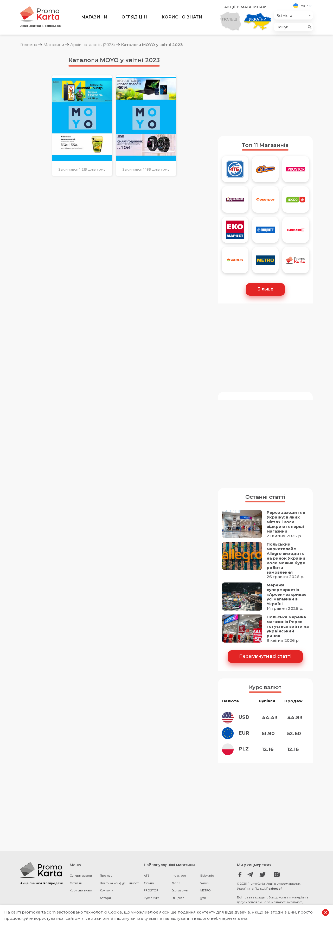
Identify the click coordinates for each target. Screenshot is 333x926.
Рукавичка (151, 898)
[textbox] (292, 15)
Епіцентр (177, 898)
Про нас (106, 875)
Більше (265, 289)
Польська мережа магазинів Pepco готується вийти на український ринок (288, 626)
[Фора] (295, 201)
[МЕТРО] (265, 262)
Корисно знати (182, 17)
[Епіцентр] (265, 232)
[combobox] (293, 15)
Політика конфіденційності (119, 883)
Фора (175, 883)
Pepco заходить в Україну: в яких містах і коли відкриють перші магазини (286, 522)
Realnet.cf (274, 888)
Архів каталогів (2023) (92, 44)
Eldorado (207, 875)
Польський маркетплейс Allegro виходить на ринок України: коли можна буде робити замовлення (286, 558)
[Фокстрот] (265, 201)
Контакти (106, 890)
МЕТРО (205, 890)
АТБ (146, 875)
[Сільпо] (265, 171)
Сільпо (149, 883)
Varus (204, 883)
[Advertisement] (265, 91)
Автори (105, 898)
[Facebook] (240, 875)
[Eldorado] (295, 232)
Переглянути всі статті (265, 656)
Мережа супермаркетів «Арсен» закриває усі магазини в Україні (286, 594)
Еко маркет (179, 890)
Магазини (94, 17)
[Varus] (235, 262)
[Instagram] (274, 875)
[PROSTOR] (295, 171)
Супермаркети (81, 875)
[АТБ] (235, 171)
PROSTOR (151, 890)
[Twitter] (263, 875)
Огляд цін (134, 17)
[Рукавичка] (235, 201)
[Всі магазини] (295, 262)
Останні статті (265, 497)
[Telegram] (251, 875)
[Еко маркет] (235, 232)
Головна (28, 44)
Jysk (203, 898)
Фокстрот (178, 875)
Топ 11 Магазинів (265, 145)
